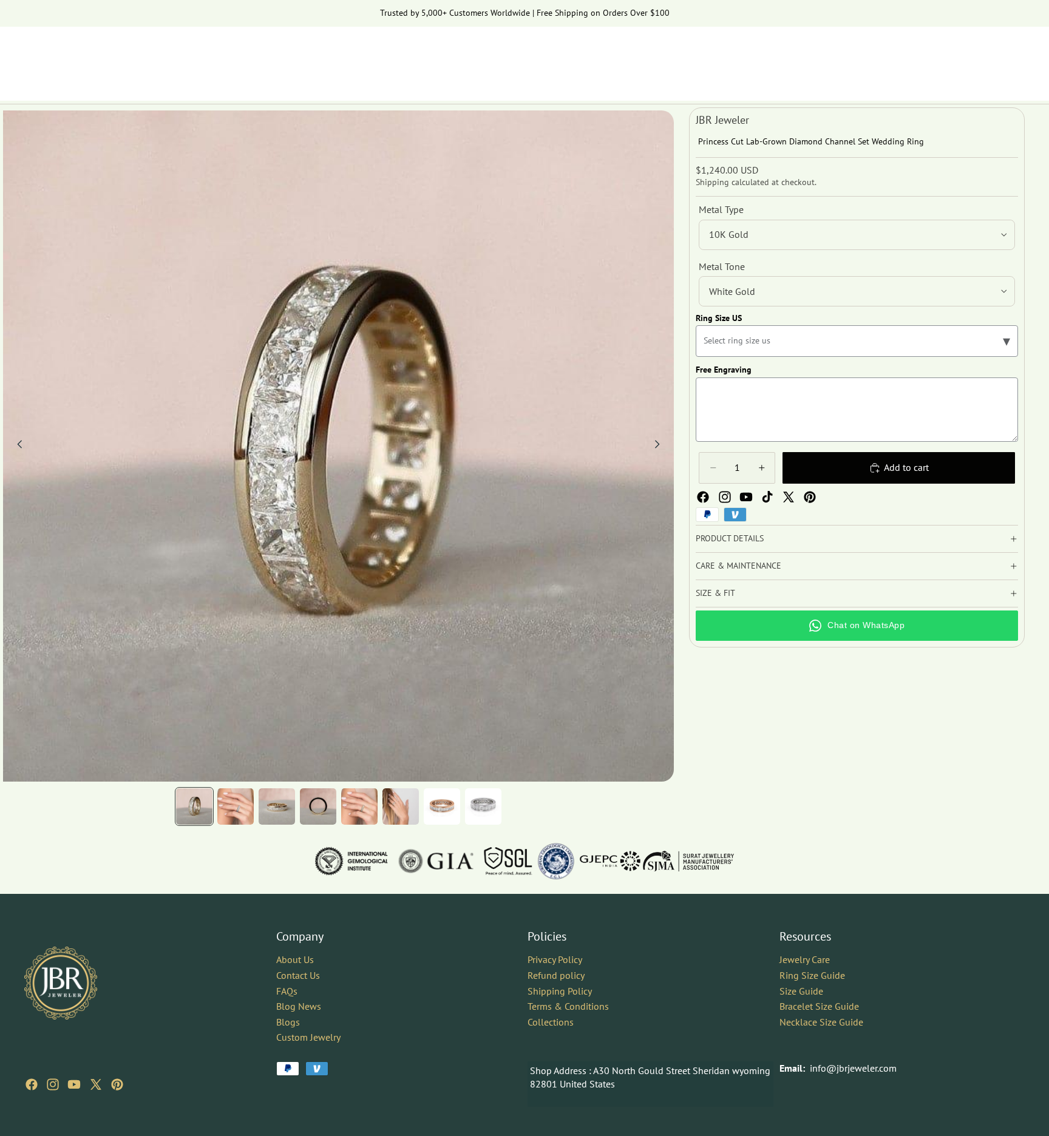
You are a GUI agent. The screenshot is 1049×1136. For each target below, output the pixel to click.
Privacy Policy (555, 959)
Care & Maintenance (738, 565)
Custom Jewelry (308, 1037)
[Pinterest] (810, 497)
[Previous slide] (16, 446)
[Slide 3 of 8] (277, 806)
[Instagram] (725, 497)
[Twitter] (788, 497)
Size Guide (801, 990)
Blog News (298, 1006)
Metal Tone (722, 266)
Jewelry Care (804, 959)
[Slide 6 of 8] (400, 806)
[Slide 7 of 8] (442, 806)
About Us (295, 959)
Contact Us (298, 975)
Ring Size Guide (812, 975)
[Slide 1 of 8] (194, 806)
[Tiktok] (767, 497)
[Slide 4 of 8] (318, 806)
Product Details (730, 538)
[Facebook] (703, 497)
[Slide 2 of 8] (235, 806)
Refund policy (556, 975)
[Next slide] (660, 446)
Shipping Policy (560, 990)
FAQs (286, 990)
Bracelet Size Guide (819, 1006)
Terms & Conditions (568, 1006)
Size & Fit (715, 592)
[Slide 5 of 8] (359, 806)
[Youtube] (746, 497)
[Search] (959, 57)
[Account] (984, 57)
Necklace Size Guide (821, 1022)
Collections (551, 1022)
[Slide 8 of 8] (483, 806)
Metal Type (721, 210)
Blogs (288, 1022)
